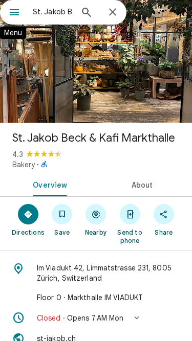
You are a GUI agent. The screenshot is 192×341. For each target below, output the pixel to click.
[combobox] (52, 12)
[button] (96, 318)
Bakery (23, 164)
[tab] (48, 184)
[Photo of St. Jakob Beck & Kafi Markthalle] (96, 61)
